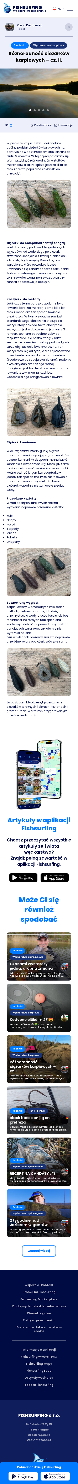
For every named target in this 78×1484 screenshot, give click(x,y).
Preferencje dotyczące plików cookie (39, 1329)
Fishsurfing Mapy (39, 1363)
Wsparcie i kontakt (39, 1285)
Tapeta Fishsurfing (39, 1385)
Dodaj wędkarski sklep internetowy (39, 1306)
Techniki (19, 45)
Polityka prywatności (39, 1320)
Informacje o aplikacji (39, 1350)
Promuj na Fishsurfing (39, 1292)
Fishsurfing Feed (39, 1370)
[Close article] (69, 27)
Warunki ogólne (39, 1313)
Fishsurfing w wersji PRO (39, 1356)
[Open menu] (70, 8)
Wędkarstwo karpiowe (48, 45)
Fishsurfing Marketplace (39, 1299)
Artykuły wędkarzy (39, 1377)
